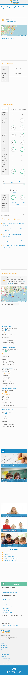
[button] (14, 29)
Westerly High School (8, 409)
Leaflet (19, 35)
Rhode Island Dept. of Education (10, 625)
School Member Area (5, 659)
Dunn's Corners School (8, 347)
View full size (4, 38)
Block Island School (7, 327)
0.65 (22, 165)
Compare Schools (5, 654)
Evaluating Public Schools (10, 560)
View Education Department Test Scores (18, 204)
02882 (15, 22)
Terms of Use (10, 673)
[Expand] (3, 293)
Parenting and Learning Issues (11, 558)
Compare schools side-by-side (10, 592)
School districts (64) (7, 612)
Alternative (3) (6, 610)
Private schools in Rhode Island (10, 618)
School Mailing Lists (5, 661)
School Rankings (4, 647)
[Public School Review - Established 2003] (14, 2)
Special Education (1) (7, 606)
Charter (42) (5, 602)
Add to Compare (7, 332)
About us (3, 643)
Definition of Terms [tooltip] (5, 109)
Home (2, 641)
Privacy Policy (17, 673)
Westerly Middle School (9, 389)
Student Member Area (6, 650)
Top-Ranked (6, 598)
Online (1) (5, 604)
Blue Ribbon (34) (6, 600)
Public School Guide (5, 652)
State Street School (7, 368)
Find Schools (4, 645)
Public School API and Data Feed (8, 663)
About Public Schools (9, 556)
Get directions (11, 38)
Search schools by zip (8, 590)
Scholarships (7, 552)
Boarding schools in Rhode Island (10, 620)
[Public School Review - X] (13, 669)
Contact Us (3, 656)
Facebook (15, 668)
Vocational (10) (6, 608)
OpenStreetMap (23, 35)
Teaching (6, 554)
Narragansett (9, 22)
